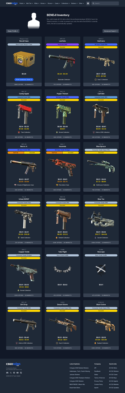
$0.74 (65, 182)
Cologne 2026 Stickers (77, 381)
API (95, 368)
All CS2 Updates (114, 387)
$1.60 (104, 74)
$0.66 (27, 182)
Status (96, 374)
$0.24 (59, 74)
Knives (43, 3)
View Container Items (23, 79)
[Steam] (21, 373)
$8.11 (65, 340)
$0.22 (60, 340)
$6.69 (104, 182)
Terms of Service (99, 378)
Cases (57, 3)
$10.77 (98, 234)
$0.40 (26, 337)
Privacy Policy (98, 381)
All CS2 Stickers (114, 371)
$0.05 (21, 182)
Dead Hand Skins (75, 387)
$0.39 (65, 74)
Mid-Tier (28, 3)
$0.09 (98, 129)
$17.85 (103, 76)
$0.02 (104, 232)
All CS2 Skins (113, 368)
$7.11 (98, 76)
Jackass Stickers (75, 374)
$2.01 (27, 232)
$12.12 (65, 234)
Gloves (50, 3)
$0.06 (59, 127)
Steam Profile (12, 31)
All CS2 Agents (113, 381)
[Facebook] (14, 373)
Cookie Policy (98, 384)
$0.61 (104, 127)
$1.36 (21, 129)
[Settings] (88, 3)
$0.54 (65, 337)
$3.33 (104, 129)
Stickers (73, 3)
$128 (26, 287)
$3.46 (26, 129)
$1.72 (98, 182)
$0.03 (21, 179)
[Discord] (8, 373)
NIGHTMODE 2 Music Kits (77, 384)
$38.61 (62, 129)
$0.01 (60, 179)
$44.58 (104, 234)
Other (80, 3)
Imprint (96, 387)
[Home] (12, 3)
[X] (11, 373)
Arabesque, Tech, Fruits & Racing (80, 371)
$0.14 (21, 127)
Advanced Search (110, 31)
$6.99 (59, 234)
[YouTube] (18, 373)
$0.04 (98, 127)
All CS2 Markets (114, 384)
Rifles (36, 3)
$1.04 (27, 340)
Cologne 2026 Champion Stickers (80, 378)
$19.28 (26, 234)
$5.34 (21, 234)
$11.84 (97, 340)
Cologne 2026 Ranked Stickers (79, 368)
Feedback (97, 371)
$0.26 (24, 74)
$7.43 (21, 287)
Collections (64, 3)
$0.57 (27, 179)
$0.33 (26, 127)
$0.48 (65, 127)
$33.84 (104, 340)
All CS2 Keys (113, 378)
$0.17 (98, 74)
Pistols (21, 3)
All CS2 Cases (113, 374)
